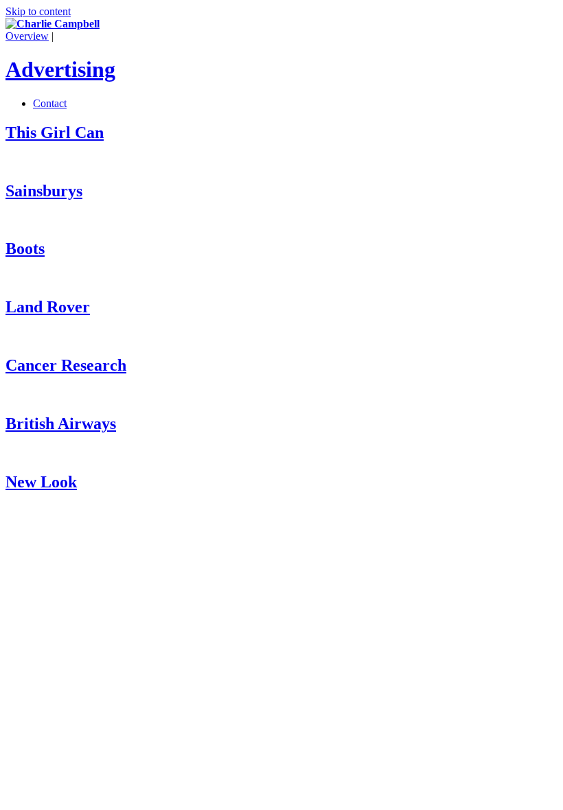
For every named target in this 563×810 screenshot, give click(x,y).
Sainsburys (43, 191)
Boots (25, 248)
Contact (50, 103)
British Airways (60, 423)
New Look (41, 482)
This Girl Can (54, 132)
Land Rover (47, 307)
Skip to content (38, 11)
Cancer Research (65, 365)
